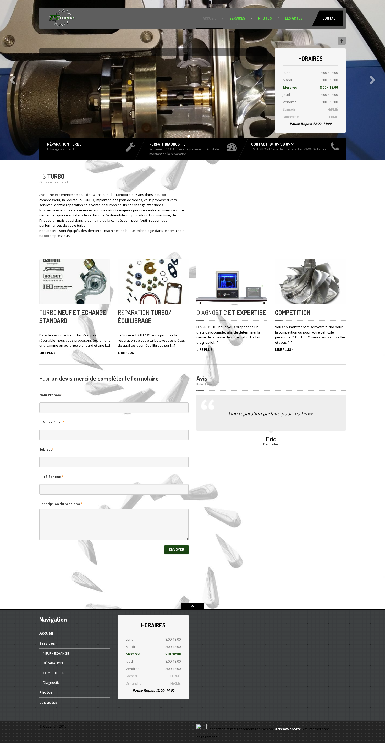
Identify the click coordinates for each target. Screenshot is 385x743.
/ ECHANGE (56, 653)
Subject (46, 449)
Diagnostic (51, 682)
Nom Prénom (51, 395)
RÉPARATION (53, 663)
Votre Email (53, 422)
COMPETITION (54, 672)
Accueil (209, 18)
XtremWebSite (288, 728)
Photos (265, 18)
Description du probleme (61, 504)
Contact (330, 18)
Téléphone (53, 476)
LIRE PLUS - (48, 352)
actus (294, 18)
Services (237, 18)
